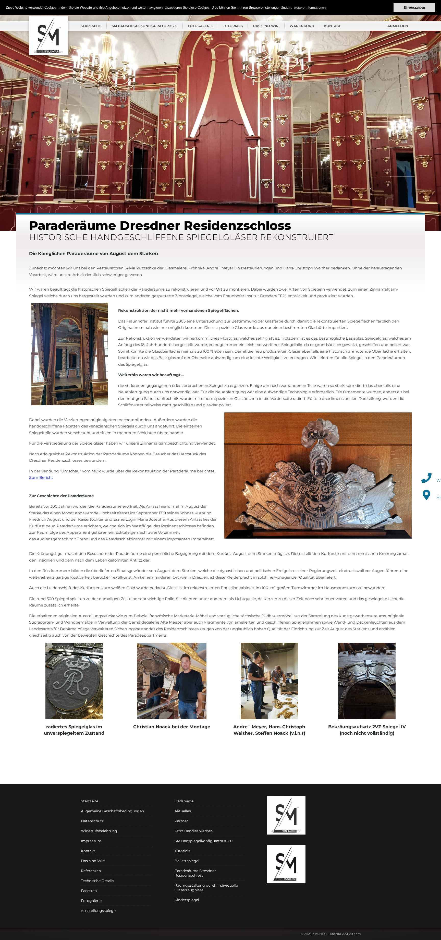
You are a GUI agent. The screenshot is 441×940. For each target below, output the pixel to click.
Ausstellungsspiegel (99, 910)
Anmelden (397, 26)
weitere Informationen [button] (310, 7)
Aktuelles (183, 811)
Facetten (89, 890)
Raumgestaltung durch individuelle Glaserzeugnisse (206, 887)
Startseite (91, 26)
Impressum (91, 841)
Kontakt (332, 26)
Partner (181, 821)
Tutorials (233, 26)
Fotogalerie (200, 26)
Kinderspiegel (187, 900)
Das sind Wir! (266, 26)
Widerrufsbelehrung (99, 831)
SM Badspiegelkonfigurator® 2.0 (145, 26)
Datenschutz (92, 821)
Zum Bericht (41, 477)
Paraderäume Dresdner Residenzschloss (195, 873)
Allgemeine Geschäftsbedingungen (112, 811)
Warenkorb (302, 26)
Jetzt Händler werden (194, 831)
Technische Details (97, 880)
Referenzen (91, 870)
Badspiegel (184, 801)
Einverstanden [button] (414, 7)
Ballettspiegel (187, 861)
